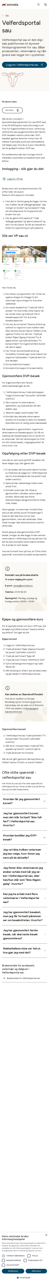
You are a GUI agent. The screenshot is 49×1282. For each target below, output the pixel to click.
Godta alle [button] (13, 1271)
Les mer (38, 1251)
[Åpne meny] (38, 4)
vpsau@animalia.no (23, 585)
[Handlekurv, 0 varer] (45, 4)
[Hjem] (10, 4)
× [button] (46, 1235)
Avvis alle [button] (36, 1271)
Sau (7, 15)
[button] (24, 1277)
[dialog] (24, 1257)
